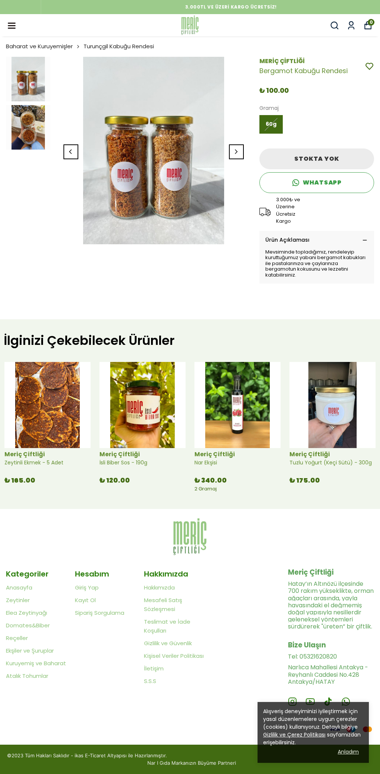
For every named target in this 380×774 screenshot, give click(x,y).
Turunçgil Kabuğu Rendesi (118, 46)
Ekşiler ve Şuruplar (30, 650)
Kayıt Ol (85, 600)
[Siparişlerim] (351, 25)
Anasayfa (19, 587)
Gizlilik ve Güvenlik (168, 643)
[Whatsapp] (345, 701)
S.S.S (150, 681)
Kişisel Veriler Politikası (174, 656)
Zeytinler (18, 600)
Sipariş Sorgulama (99, 613)
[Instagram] (292, 701)
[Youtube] (310, 701)
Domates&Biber (28, 625)
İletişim (154, 668)
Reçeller (17, 638)
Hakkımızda (159, 587)
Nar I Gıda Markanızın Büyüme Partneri (191, 763)
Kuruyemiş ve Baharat (36, 663)
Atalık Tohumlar (27, 676)
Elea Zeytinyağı (26, 613)
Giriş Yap (87, 587)
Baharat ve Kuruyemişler (39, 46)
